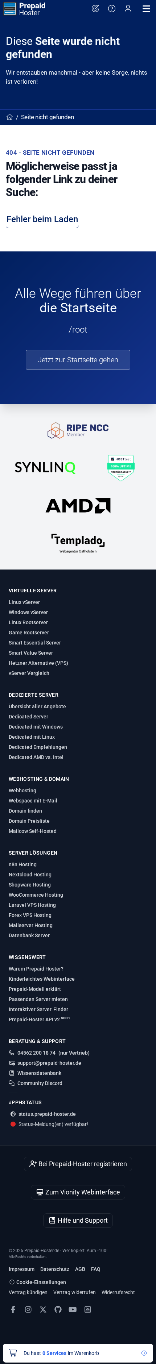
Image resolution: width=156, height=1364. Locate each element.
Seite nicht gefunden (47, 117)
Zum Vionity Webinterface (82, 1192)
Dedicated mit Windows (36, 727)
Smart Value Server (31, 653)
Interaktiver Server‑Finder (38, 1009)
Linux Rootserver (28, 622)
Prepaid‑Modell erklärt (35, 989)
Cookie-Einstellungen (40, 1282)
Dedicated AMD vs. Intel (36, 757)
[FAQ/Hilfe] (111, 8)
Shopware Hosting (30, 885)
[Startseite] (24, 9)
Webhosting (22, 790)
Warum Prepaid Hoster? (36, 969)
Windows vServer (28, 612)
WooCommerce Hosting (36, 895)
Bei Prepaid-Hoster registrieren (82, 1164)
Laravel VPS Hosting (32, 905)
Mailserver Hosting (31, 925)
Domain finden (25, 811)
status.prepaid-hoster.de (47, 1114)
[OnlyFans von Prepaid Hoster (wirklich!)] (87, 1310)
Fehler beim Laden (42, 219)
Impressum (21, 1269)
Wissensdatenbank (39, 1073)
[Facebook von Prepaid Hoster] (13, 1310)
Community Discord (39, 1083)
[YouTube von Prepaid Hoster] (72, 1310)
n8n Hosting (23, 864)
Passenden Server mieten (38, 999)
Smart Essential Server (35, 643)
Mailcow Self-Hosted (33, 831)
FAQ (95, 1269)
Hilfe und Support (82, 1220)
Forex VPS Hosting (30, 915)
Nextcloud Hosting (30, 874)
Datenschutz (54, 1269)
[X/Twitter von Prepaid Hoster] (43, 1310)
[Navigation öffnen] (146, 8)
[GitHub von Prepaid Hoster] (57, 1310)
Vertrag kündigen (28, 1292)
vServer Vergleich (29, 673)
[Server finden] (95, 8)
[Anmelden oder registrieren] (127, 8)
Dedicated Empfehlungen (38, 747)
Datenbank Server (29, 935)
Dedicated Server (28, 716)
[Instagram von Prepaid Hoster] (28, 1310)
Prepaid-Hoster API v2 (39, 1019)
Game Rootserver (29, 632)
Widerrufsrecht (118, 1292)
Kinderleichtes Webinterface (42, 979)
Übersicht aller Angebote (37, 706)
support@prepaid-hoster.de (49, 1063)
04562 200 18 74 (36, 1053)
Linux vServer (24, 602)
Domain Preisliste (29, 821)
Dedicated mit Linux (32, 737)
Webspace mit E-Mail (33, 801)
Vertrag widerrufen (74, 1292)
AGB (80, 1269)
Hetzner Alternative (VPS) (38, 663)
